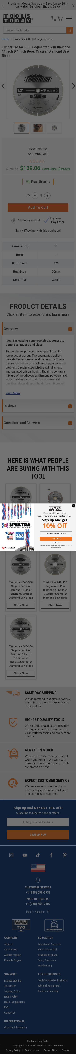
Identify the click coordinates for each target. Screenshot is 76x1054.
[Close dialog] (73, 505)
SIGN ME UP (56, 539)
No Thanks (56, 542)
